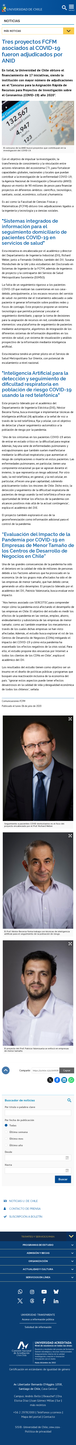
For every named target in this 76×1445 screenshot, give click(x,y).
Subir (6, 1070)
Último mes (16, 1138)
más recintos (38, 1405)
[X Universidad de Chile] (20, 1301)
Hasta (8, 1164)
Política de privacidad (38, 1431)
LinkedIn (64, 1080)
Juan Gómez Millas (42, 1400)
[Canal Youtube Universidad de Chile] (44, 1291)
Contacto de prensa (25, 1208)
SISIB (18, 1427)
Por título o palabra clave (20, 1107)
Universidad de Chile (35, 1427)
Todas (12, 1125)
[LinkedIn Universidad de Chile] (56, 1301)
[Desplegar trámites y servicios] (71, 1236)
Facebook (57, 1080)
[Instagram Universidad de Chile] (32, 1291)
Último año (16, 1145)
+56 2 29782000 (24, 1412)
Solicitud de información (38, 1327)
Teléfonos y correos (49, 1412)
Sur (58, 1400)
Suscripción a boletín (25, 1216)
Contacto (49, 1417)
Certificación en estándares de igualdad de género (39, 1369)
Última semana (18, 1132)
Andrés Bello (33, 1396)
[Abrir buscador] (64, 8)
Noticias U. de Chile (23, 1201)
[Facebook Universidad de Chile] (44, 1301)
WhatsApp (71, 1080)
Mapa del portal (31, 1417)
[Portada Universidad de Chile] (23, 7)
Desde (8, 1152)
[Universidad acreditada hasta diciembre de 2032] (43, 1351)
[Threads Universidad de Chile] (32, 1301)
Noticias (12, 21)
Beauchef (49, 1396)
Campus (19, 1396)
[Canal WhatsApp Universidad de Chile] (20, 1291)
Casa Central (49, 1389)
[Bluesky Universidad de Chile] (56, 1291)
